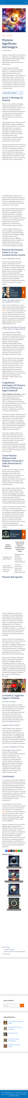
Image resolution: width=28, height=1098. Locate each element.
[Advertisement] (14, 178)
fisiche (4, 311)
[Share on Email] (21, 851)
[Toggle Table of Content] (20, 93)
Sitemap (17, 1095)
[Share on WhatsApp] (19, 851)
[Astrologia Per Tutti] (3, 2)
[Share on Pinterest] (9, 851)
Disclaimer (11, 1095)
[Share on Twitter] (11, 851)
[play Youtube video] (14, 685)
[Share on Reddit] (16, 851)
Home (4, 35)
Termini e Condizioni (21, 1094)
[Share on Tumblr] (14, 851)
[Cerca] (22, 1005)
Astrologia (9, 35)
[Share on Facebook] (6, 851)
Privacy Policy (19, 1092)
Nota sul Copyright (10, 1094)
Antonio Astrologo (9, 949)
